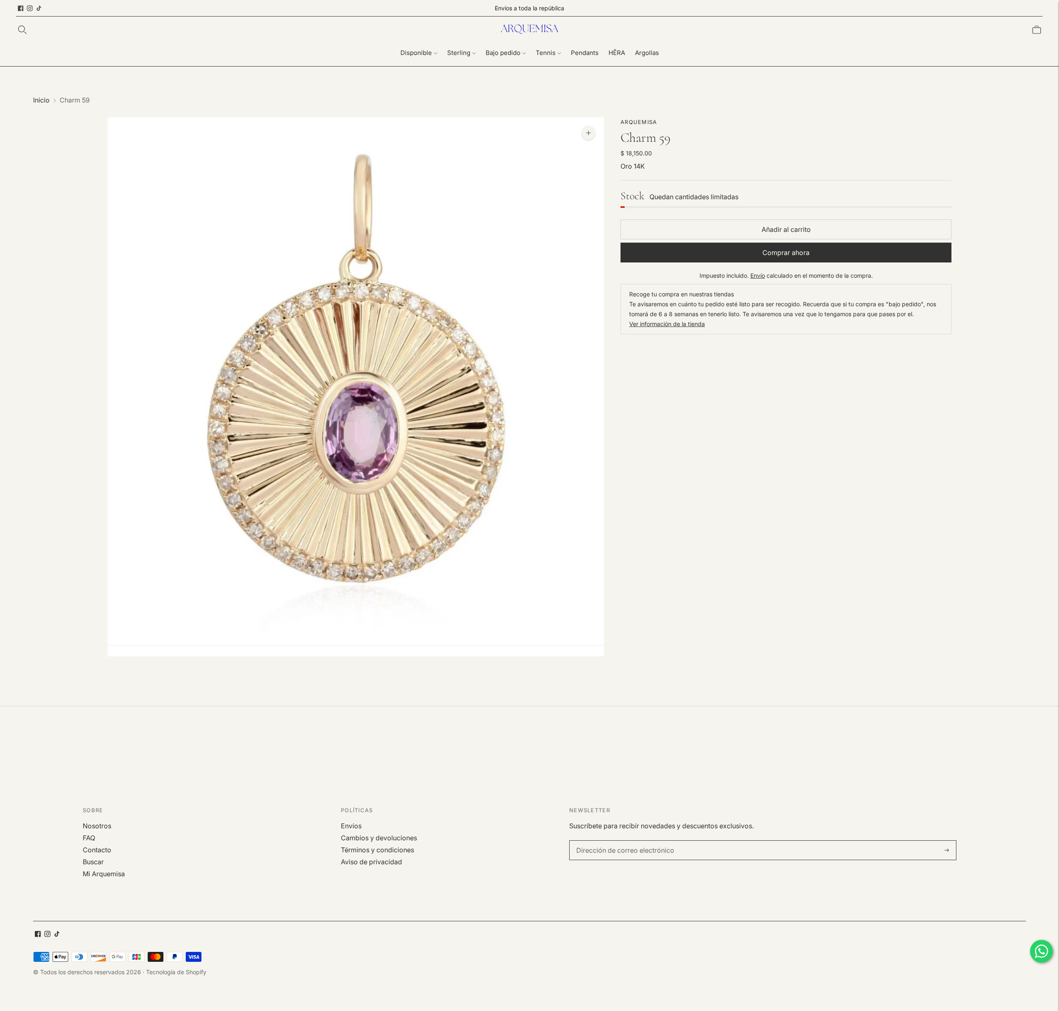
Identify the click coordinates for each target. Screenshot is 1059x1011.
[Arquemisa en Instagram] (30, 8)
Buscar (93, 862)
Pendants (585, 53)
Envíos (351, 826)
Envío (757, 275)
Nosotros (97, 826)
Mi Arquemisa (104, 874)
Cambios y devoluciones (379, 838)
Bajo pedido (503, 53)
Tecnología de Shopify (176, 971)
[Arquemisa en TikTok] (39, 8)
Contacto (97, 850)
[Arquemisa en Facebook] (21, 8)
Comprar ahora (786, 253)
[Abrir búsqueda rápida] (22, 30)
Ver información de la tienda (667, 324)
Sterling (458, 53)
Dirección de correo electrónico (619, 840)
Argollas (647, 53)
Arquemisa (639, 122)
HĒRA (617, 53)
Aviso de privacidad (371, 862)
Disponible (416, 53)
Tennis (546, 53)
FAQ (89, 838)
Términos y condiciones (377, 850)
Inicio (41, 100)
